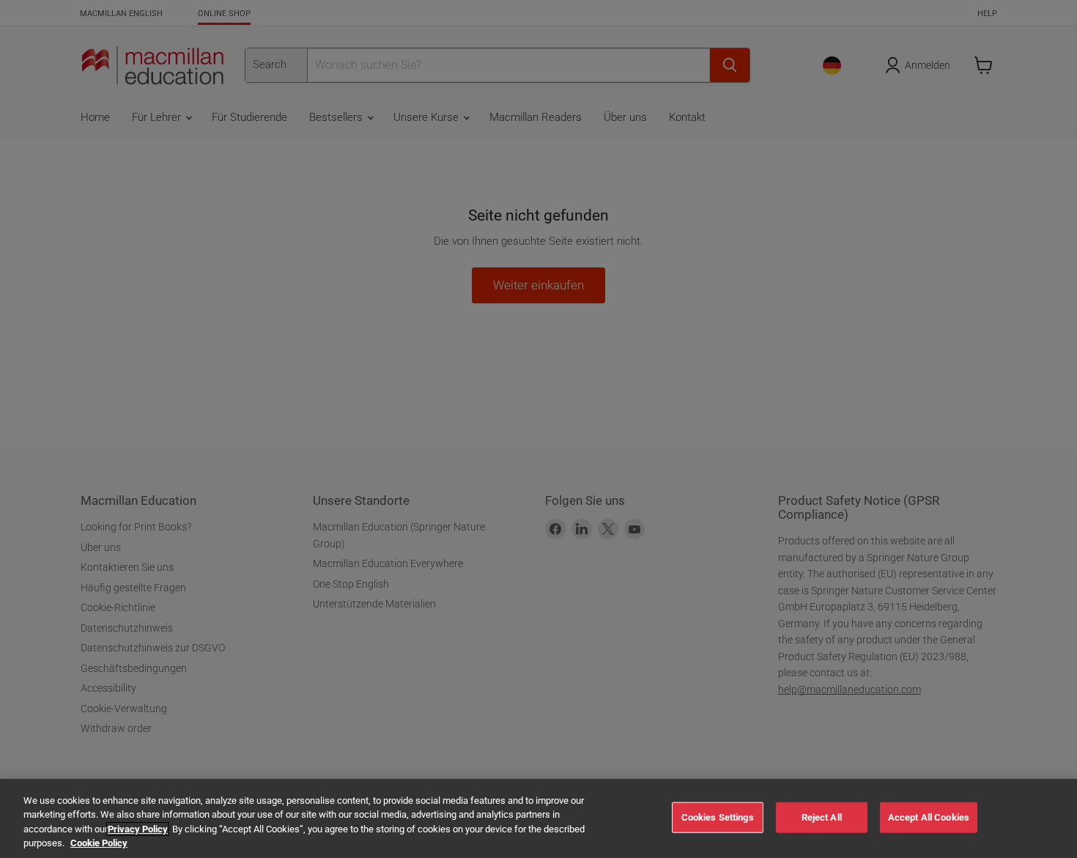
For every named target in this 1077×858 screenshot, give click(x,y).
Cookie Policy (98, 842)
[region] (538, 818)
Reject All (822, 817)
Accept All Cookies (928, 817)
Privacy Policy (138, 829)
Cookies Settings (717, 817)
